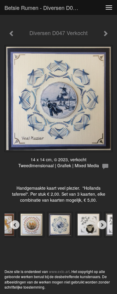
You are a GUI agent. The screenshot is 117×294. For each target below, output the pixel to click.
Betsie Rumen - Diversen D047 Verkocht (44, 7)
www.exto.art (59, 271)
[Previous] (15, 224)
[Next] (102, 224)
